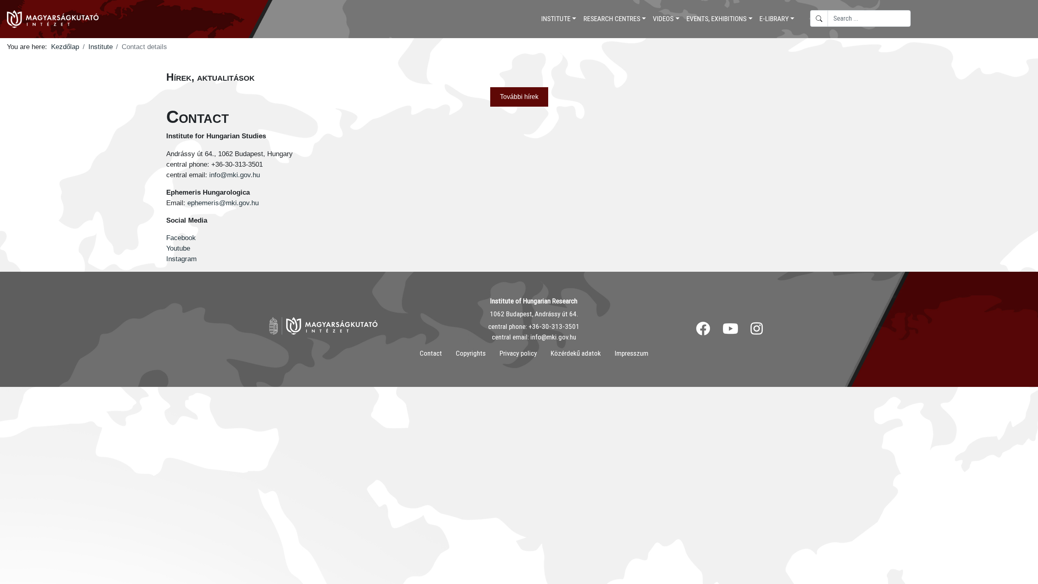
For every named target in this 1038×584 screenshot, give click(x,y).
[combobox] (869, 18)
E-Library (774, 19)
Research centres (611, 19)
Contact (431, 353)
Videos (663, 19)
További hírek (519, 96)
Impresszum (631, 353)
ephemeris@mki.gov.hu (223, 203)
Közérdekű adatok (576, 353)
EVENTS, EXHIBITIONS (716, 19)
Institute (555, 19)
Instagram (181, 259)
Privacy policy (518, 353)
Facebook (181, 238)
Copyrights (471, 353)
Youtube (179, 248)
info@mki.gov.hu (234, 175)
